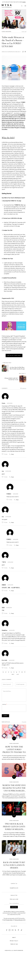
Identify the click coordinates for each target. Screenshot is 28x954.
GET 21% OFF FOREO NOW (14, 355)
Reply (12, 454)
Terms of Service (19, 920)
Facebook (6, 930)
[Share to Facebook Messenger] (25, 52)
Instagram (9, 930)
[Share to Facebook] (23, 52)
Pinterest (18, 930)
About (14, 937)
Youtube (12, 930)
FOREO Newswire (6, 31)
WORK (24, 2)
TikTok (21, 930)
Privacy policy (14, 940)
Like (2, 454)
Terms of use (14, 944)
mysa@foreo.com (14, 888)
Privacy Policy (9, 920)
